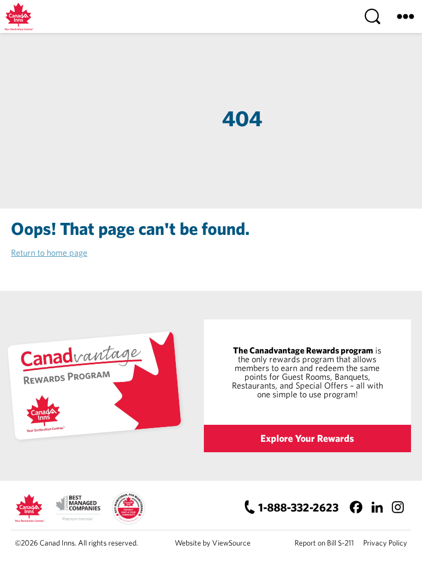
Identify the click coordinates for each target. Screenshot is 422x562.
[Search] (372, 16)
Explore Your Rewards (307, 438)
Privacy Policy (385, 542)
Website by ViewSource (213, 542)
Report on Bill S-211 (324, 542)
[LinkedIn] (376, 507)
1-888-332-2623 (298, 507)
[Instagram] (397, 507)
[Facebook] (355, 507)
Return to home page (49, 252)
